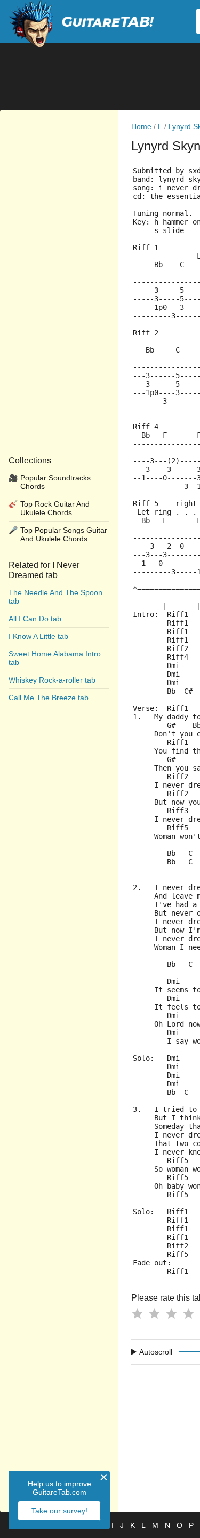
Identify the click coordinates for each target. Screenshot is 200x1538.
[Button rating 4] (188, 1313)
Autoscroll (155, 1352)
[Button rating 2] (154, 1313)
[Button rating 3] (171, 1313)
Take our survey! (59, 1511)
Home (141, 126)
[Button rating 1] (137, 1313)
